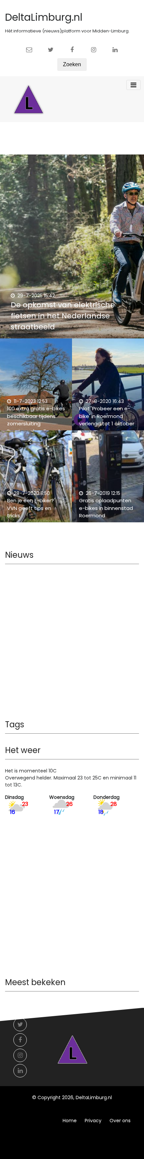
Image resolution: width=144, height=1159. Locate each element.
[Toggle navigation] (133, 85)
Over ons (120, 1120)
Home (70, 1120)
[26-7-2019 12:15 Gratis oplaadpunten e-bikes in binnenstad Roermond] (108, 480)
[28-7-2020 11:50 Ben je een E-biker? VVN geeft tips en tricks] (36, 480)
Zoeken (72, 64)
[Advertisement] (72, 644)
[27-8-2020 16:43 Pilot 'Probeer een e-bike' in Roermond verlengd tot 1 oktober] (108, 388)
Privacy (93, 1120)
